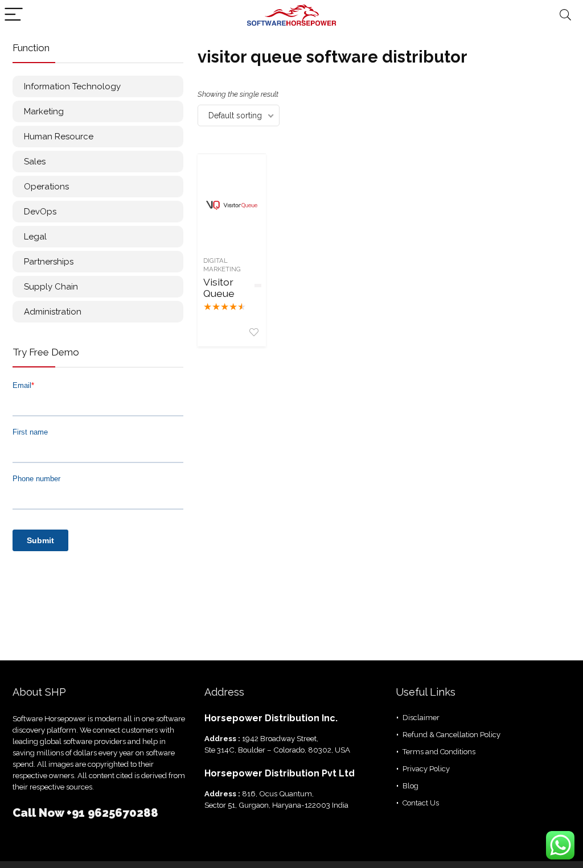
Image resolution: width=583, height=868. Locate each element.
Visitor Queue (219, 287)
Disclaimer (421, 717)
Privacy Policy (426, 768)
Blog (410, 786)
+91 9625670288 (112, 813)
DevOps (40, 211)
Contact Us (421, 803)
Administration (52, 312)
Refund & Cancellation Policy (451, 734)
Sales (35, 161)
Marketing (44, 111)
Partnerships (48, 262)
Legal (35, 237)
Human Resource (58, 136)
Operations (46, 186)
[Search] (565, 15)
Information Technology (72, 86)
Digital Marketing (222, 265)
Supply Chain (51, 287)
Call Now (40, 813)
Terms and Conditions (439, 751)
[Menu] (13, 15)
